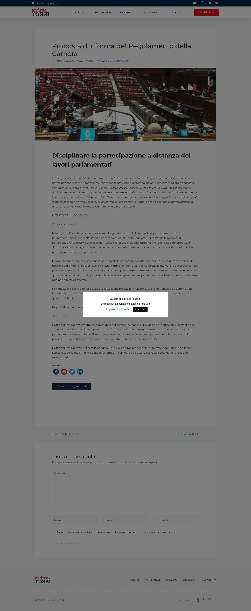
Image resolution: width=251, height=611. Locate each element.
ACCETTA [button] (140, 309)
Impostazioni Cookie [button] (117, 309)
